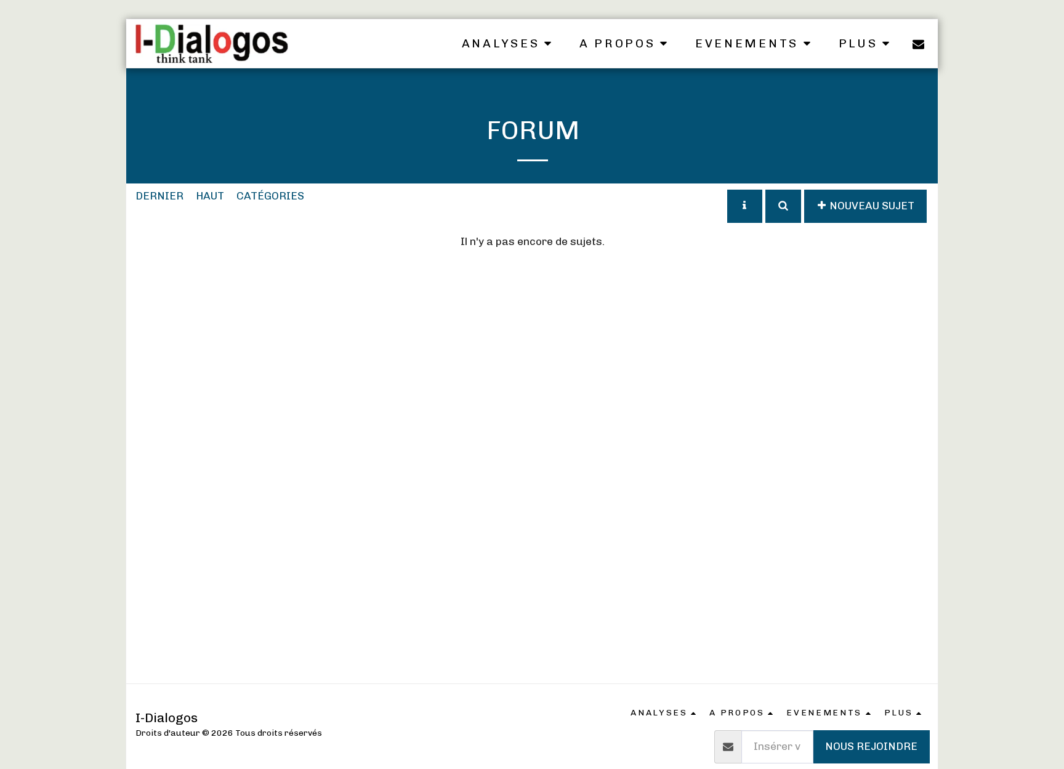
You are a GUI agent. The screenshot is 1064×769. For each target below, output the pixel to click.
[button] (509, 43)
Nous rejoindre (871, 746)
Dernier (159, 196)
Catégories (270, 196)
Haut (210, 196)
